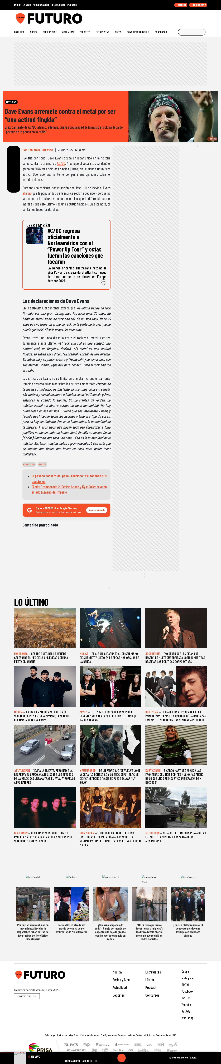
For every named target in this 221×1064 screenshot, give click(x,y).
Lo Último (19, 32)
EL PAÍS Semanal (140, 1050)
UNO (94, 1050)
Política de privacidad (68, 1035)
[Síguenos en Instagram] (172, 17)
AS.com (149, 1045)
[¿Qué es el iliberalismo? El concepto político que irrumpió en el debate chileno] (188, 904)
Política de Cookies (89, 1035)
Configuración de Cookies (113, 1035)
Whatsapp (187, 1018)
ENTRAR (181, 5)
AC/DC (61, 163)
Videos (117, 32)
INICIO (17, 4)
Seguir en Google (97, 510)
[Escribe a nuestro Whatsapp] (205, 17)
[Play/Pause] (121, 1058)
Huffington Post (75, 1050)
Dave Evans (30, 464)
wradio (104, 1050)
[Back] (105, 1058)
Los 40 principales (87, 1045)
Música (33, 32)
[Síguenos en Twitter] (188, 17)
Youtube (186, 1005)
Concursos (161, 32)
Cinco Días (118, 1050)
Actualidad (68, 32)
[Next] (138, 1058)
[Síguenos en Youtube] (194, 17)
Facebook (187, 991)
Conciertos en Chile (138, 32)
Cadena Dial (161, 1050)
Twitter (185, 998)
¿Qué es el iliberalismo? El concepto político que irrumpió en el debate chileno (188, 930)
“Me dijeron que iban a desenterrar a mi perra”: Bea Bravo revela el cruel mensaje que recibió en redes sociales (149, 932)
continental (131, 1050)
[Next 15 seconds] (130, 1058)
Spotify (185, 1011)
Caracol (173, 1045)
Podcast (150, 987)
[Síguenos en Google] (166, 17)
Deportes (85, 32)
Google (185, 971)
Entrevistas (102, 32)
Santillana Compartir (122, 1045)
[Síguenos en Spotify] (199, 17)
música (43, 464)
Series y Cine (50, 32)
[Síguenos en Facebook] (183, 17)
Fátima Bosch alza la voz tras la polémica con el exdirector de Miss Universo (71, 928)
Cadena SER (138, 1045)
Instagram (187, 978)
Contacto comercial (26, 996)
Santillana (103, 1045)
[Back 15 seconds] (113, 1058)
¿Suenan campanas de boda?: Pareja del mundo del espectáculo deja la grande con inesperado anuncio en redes (110, 932)
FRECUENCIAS (58, 4)
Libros (149, 979)
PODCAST (72, 4)
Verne (150, 1050)
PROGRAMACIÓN (41, 4)
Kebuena (173, 1050)
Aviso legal (50, 1035)
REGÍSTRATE (199, 5)
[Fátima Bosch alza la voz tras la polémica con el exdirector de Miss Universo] (71, 904)
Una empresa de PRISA (40, 1048)
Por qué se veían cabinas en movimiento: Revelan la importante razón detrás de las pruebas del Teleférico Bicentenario (33, 932)
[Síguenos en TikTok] (177, 17)
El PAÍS (71, 1045)
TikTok (185, 985)
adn (160, 1045)
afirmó (27, 193)
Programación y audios (185, 1057)
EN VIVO (26, 4)
